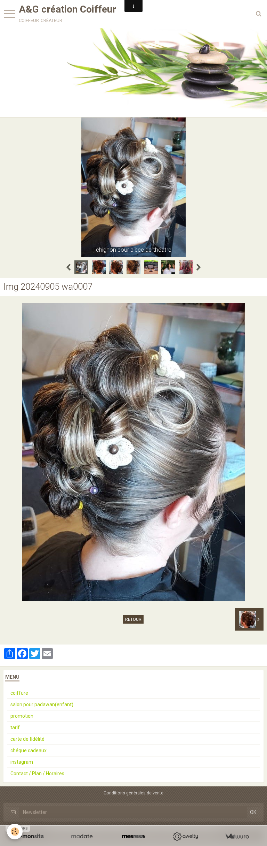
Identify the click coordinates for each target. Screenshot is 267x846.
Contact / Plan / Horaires (37, 773)
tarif (15, 727)
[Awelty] (185, 836)
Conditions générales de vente (133, 792)
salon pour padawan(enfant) (41, 704)
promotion (21, 716)
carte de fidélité (27, 739)
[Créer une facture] (237, 836)
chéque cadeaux (28, 750)
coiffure (19, 693)
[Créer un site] (30, 836)
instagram (21, 762)
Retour (133, 619)
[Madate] (82, 836)
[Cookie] (15, 831)
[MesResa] (134, 836)
